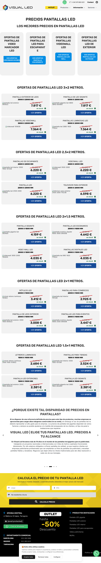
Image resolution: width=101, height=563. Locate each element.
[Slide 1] (44, 466)
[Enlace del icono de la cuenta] (97, 2)
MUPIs (72, 535)
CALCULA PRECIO (47, 502)
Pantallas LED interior (78, 525)
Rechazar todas (43, 557)
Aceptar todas (28, 557)
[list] (50, 435)
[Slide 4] (54, 466)
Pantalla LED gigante (77, 517)
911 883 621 (26, 541)
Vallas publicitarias (76, 532)
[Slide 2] (47, 466)
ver (36, 113)
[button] (69, 8)
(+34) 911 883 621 (77, 2)
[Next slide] (98, 435)
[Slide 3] (50, 466)
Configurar (57, 557)
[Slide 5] (56, 466)
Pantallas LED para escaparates (81, 528)
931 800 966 (26, 538)
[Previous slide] (3, 435)
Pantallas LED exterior (78, 521)
